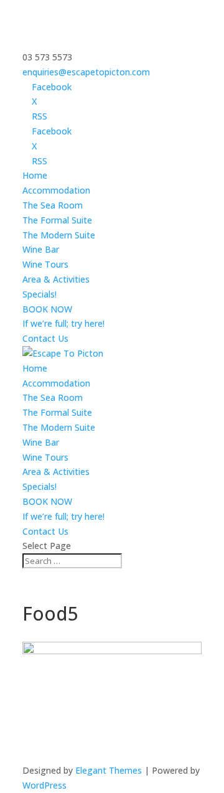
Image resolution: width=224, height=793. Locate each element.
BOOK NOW (47, 309)
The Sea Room (52, 205)
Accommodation (56, 190)
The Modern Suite (58, 235)
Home (34, 175)
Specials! (39, 294)
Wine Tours (45, 264)
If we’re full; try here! (63, 323)
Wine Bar (40, 249)
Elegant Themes (108, 770)
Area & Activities (56, 279)
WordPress (44, 785)
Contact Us (45, 338)
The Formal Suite (57, 220)
